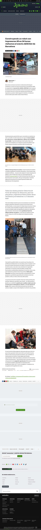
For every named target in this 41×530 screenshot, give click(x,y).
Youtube (37, 11)
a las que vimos (13, 176)
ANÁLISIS (5, 11)
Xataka (20, 5)
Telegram (33, 11)
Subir (36, 495)
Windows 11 (30, 483)
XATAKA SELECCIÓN (11, 11)
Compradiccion (5, 513)
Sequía (17, 31)
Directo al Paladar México (27, 521)
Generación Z (25, 31)
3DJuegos (11, 500)
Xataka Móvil (4, 502)
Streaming (4, 477)
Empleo (16, 483)
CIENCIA (17, 11)
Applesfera (4, 503)
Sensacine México (20, 520)
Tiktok (31, 11)
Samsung (17, 481)
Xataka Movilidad (31, 479)
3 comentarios (9, 50)
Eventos (20, 381)
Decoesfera (4, 512)
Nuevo (36, 7)
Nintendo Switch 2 (6, 31)
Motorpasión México (34, 521)
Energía (16, 479)
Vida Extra (11, 502)
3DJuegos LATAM (12, 520)
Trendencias (4, 510)
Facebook (13, 50)
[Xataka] (1, 1)
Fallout (20, 31)
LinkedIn (24, 464)
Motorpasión (34, 500)
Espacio (29, 477)
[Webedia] (5, 495)
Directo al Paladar (27, 500)
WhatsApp (29, 11)
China (3, 483)
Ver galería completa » (35, 369)
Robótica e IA (15, 381)
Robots (30, 381)
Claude (32, 449)
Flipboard (17, 50)
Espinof (18, 502)
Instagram (35, 11)
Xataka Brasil (4, 521)
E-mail (18, 50)
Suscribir (20, 456)
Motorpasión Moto (35, 502)
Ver (21, 409)
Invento (30, 31)
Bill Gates (12, 31)
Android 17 (27, 449)
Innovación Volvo (22, 14)
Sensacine (19, 500)
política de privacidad (16, 458)
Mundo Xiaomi (4, 506)
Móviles (3, 479)
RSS (19, 464)
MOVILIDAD (22, 11)
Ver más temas (5, 486)
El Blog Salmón (12, 510)
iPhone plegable (21, 449)
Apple (3, 481)
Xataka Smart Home (5, 505)
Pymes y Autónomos (12, 512)
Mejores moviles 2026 (13, 449)
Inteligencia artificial (31, 481)
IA (37, 31)
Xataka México (4, 520)
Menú (4, 7)
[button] (12, 80)
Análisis (16, 477)
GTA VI (34, 31)
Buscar (37, 491)
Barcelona (25, 381)
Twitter (39, 11)
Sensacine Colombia (19, 522)
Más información (6, 528)
